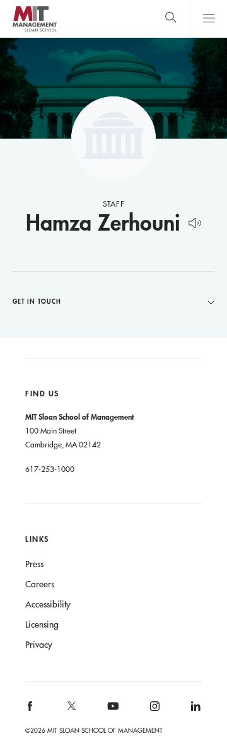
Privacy (38, 644)
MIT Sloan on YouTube (111, 712)
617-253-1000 (49, 469)
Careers (39, 584)
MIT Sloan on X (70, 710)
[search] (170, 18)
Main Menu (208, 18)
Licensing (42, 624)
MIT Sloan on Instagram (153, 709)
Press (34, 564)
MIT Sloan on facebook (31, 709)
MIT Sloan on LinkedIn (194, 709)
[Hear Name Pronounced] (194, 220)
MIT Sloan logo (34, 31)
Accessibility (48, 604)
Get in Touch (37, 301)
